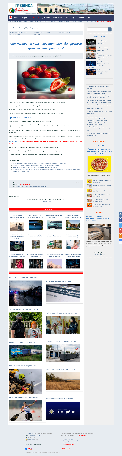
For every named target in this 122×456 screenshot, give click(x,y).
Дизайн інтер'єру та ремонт (42, 32)
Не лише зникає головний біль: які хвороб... (54, 255)
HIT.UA (63, 448)
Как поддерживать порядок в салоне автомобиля (102, 42)
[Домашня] (10, 18)
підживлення (25, 186)
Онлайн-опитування (69, 439)
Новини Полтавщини (35, 21)
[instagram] (31, 449)
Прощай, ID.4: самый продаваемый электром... (36, 216)
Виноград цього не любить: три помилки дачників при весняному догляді (35, 167)
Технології (93, 21)
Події (55, 21)
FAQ (64, 443)
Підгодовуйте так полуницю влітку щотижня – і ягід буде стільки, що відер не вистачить (39, 164)
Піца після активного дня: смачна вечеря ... (100, 200)
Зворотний (30, 439)
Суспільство (61, 21)
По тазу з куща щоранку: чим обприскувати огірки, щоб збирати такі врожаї (36, 165)
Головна (15, 28)
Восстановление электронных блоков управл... (17, 236)
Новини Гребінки (22, 21)
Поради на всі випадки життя (18, 32)
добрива (32, 186)
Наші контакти (30, 433)
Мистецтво (37, 34)
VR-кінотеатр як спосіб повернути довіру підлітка (103, 71)
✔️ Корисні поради (29, 28)
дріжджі (37, 186)
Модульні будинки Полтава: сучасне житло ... (73, 216)
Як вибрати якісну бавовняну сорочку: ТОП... (17, 255)
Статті (21, 28)
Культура (74, 21)
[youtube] (29, 449)
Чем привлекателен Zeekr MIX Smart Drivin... (54, 216)
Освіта (68, 21)
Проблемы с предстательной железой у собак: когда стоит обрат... (104, 56)
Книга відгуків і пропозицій (70, 441)
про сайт (36, 441)
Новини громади (48, 21)
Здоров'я (81, 21)
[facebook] (26, 449)
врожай (18, 186)
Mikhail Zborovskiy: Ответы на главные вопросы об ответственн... (97, 64)
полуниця (43, 186)
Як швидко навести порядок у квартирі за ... (54, 236)
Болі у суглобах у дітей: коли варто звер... (73, 236)
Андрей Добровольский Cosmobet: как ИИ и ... (73, 255)
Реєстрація (44, 201)
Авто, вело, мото (15, 34)
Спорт (87, 21)
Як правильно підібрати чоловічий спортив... (36, 236)
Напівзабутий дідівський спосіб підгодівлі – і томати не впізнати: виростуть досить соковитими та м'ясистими (46, 169)
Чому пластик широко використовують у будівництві (103, 49)
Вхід (50, 201)
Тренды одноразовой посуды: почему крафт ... (102, 186)
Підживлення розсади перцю (21, 171)
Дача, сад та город (64, 32)
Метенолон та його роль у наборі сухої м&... (35, 255)
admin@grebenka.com (33, 435)
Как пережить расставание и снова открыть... (17, 217)
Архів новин (12, 21)
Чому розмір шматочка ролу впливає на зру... (101, 205)
